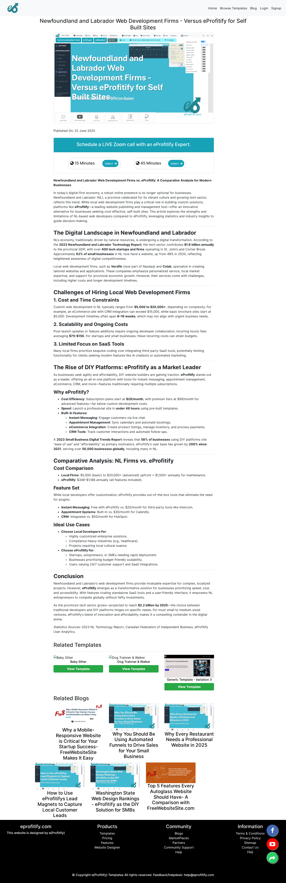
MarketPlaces (179, 838)
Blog (253, 8)
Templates (107, 833)
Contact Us (250, 847)
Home (212, 8)
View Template (78, 669)
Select (109, 163)
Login (264, 8)
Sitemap (250, 843)
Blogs (179, 833)
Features (107, 843)
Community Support (179, 847)
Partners (179, 843)
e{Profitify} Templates (107, 875)
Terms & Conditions (250, 833)
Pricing (107, 838)
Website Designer (107, 847)
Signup (276, 8)
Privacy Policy (250, 838)
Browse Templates (233, 8)
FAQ (250, 852)
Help (178, 852)
